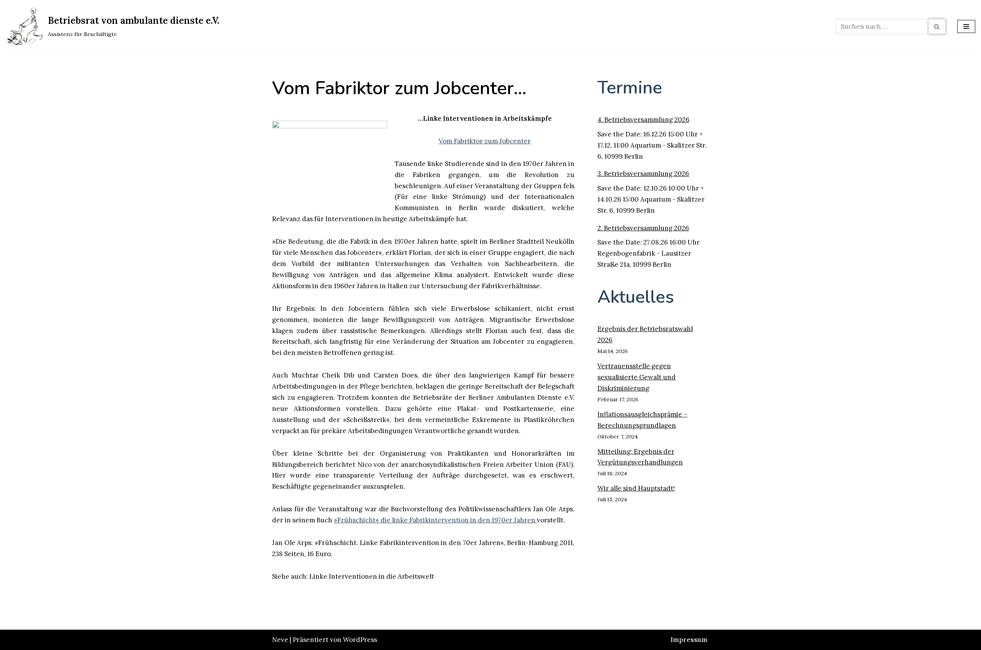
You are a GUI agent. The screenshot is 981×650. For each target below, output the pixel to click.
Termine (629, 88)
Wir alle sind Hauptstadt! (636, 488)
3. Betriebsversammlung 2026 (643, 173)
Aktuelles (635, 297)
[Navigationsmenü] (966, 26)
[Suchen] (937, 26)
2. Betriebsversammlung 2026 (643, 228)
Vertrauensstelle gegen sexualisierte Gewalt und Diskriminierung (636, 377)
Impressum (689, 639)
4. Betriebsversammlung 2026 (643, 119)
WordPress (360, 639)
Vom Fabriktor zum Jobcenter (485, 141)
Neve (280, 639)
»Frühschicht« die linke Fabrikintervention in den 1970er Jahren (435, 520)
